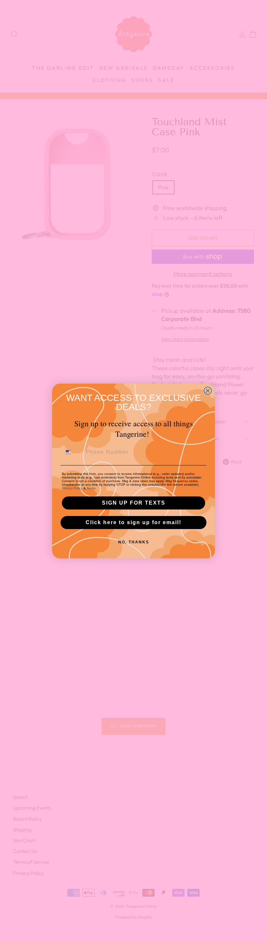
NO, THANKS (133, 542)
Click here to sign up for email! (133, 522)
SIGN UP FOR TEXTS (133, 503)
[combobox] (72, 452)
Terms (91, 488)
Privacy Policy (72, 488)
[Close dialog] (208, 391)
